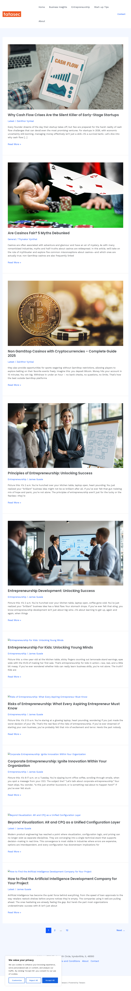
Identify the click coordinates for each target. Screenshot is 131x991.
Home (42, 7)
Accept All (50, 980)
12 (67, 930)
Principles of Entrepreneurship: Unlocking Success (50, 473)
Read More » (14, 144)
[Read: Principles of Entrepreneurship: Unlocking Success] (65, 435)
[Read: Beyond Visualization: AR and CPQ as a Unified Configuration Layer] (44, 815)
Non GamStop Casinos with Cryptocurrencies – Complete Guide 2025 (62, 353)
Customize (17, 980)
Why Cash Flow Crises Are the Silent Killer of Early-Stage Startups (63, 115)
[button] (121, 14)
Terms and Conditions (68, 961)
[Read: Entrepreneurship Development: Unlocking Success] (65, 553)
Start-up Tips (101, 7)
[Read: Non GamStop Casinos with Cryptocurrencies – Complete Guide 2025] (65, 313)
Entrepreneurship (80, 7)
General (12, 239)
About (42, 21)
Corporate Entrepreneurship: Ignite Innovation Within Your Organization (57, 763)
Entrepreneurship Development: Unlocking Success (51, 590)
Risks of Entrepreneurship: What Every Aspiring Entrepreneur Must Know (64, 706)
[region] (33, 971)
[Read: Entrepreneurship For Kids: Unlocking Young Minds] (35, 640)
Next (121, 930)
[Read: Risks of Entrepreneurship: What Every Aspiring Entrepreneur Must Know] (47, 696)
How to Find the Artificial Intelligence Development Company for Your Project (62, 880)
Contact (95, 961)
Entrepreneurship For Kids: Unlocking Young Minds (50, 647)
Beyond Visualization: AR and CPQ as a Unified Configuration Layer (64, 822)
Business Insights (58, 7)
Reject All (33, 980)
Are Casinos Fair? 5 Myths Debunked (39, 233)
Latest (11, 121)
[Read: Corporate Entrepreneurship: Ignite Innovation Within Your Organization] (47, 754)
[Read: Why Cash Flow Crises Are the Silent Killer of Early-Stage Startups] (65, 76)
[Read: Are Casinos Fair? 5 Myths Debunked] (65, 195)
